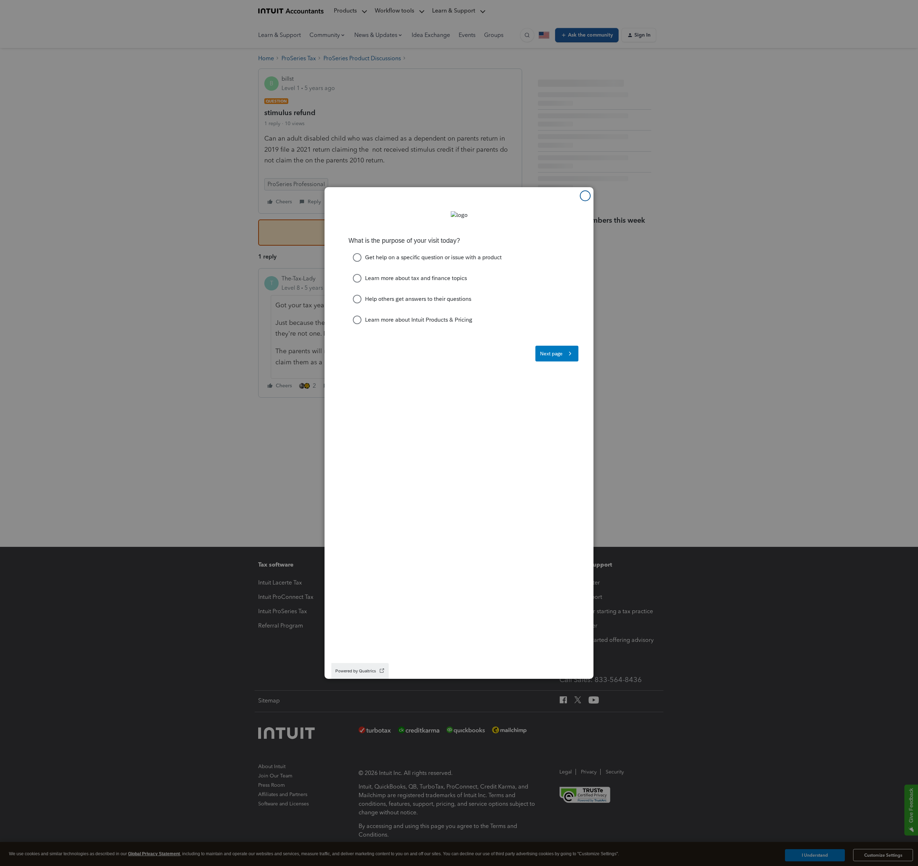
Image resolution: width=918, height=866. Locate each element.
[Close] (585, 195)
